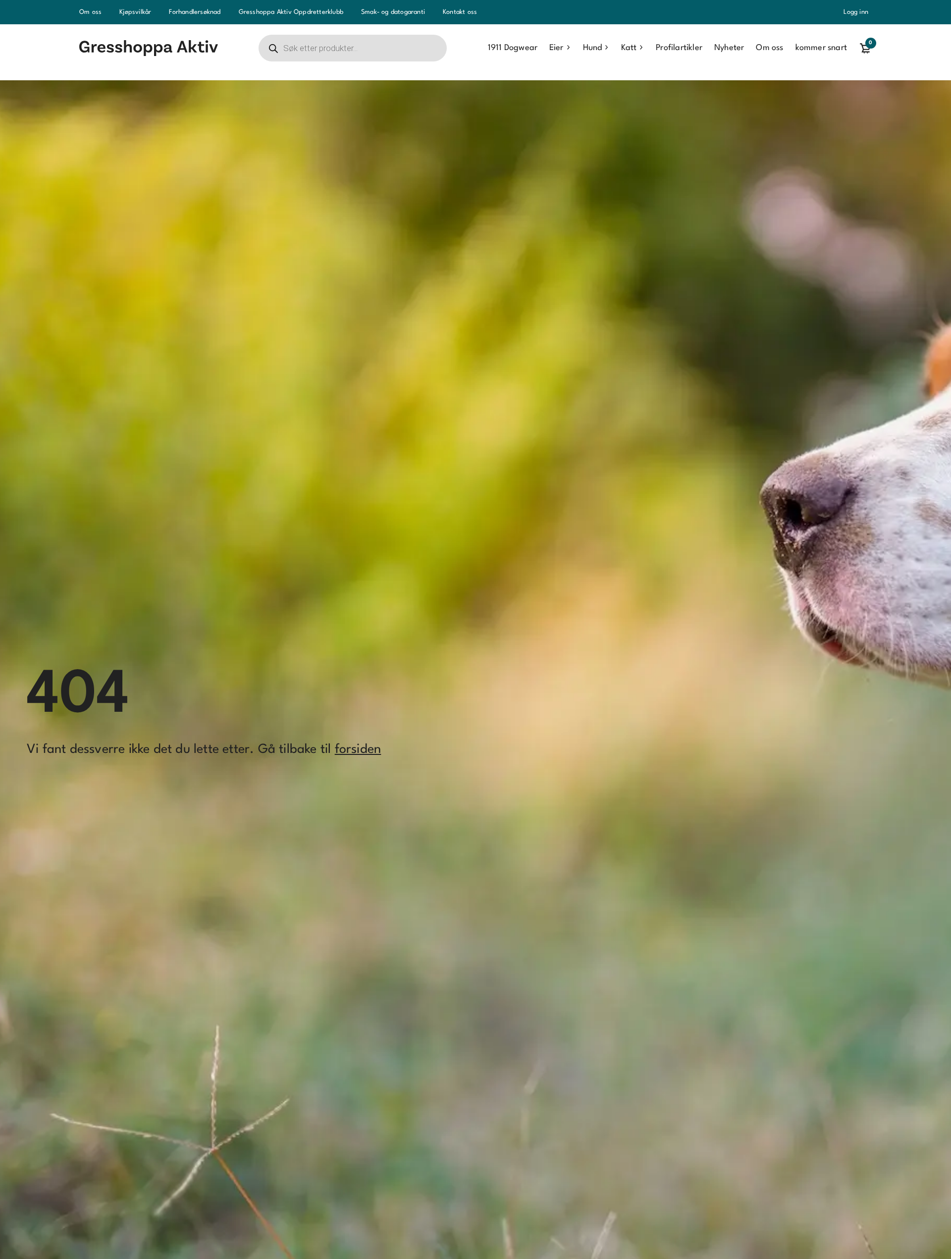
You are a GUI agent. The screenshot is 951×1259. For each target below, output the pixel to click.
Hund (592, 48)
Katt (628, 48)
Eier (556, 48)
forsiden (358, 749)
